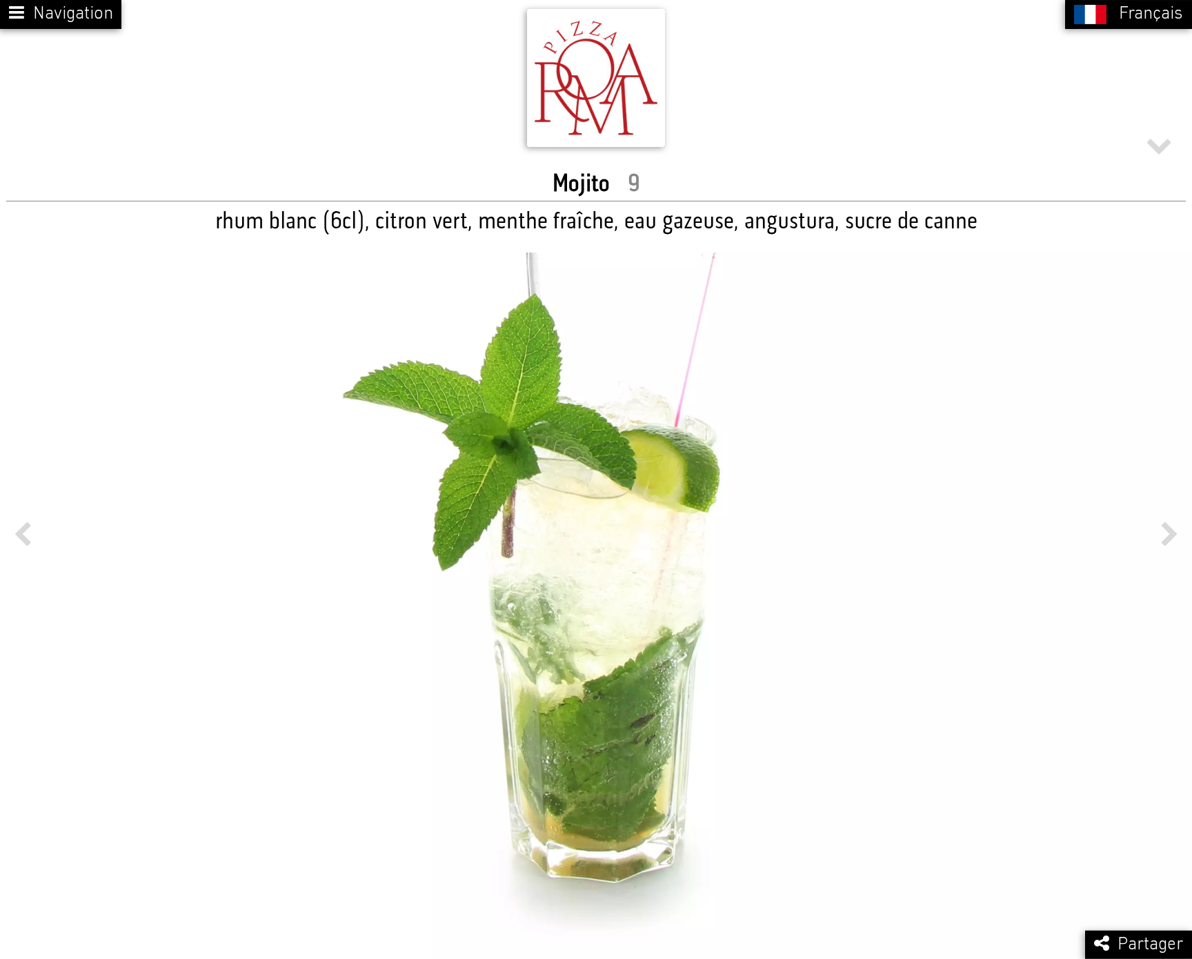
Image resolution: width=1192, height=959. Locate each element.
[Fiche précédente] (22, 535)
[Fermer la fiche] (1159, 141)
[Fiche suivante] (1169, 535)
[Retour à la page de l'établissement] (596, 78)
